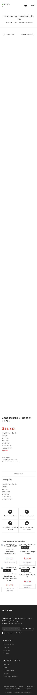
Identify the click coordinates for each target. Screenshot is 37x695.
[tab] (18, 474)
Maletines (18, 689)
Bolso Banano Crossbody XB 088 (10, 553)
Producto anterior (10, 34)
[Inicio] (3, 22)
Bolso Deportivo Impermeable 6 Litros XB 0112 (9, 578)
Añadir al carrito (9, 562)
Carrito (5, 667)
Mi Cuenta (6, 665)
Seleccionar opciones (27, 563)
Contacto (6, 673)
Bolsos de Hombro (9, 644)
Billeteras (6, 653)
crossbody (17, 462)
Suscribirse (26, 628)
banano (11, 462)
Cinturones (7, 650)
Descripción (18, 474)
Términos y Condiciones (10, 676)
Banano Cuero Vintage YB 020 (27, 553)
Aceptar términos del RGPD (13, 633)
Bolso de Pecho (13, 459)
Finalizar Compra (9, 670)
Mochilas (14, 573)
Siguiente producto (26, 34)
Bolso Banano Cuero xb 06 (27, 576)
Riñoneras (27, 549)
